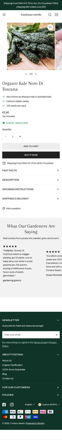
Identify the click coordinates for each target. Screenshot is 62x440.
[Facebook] (4, 404)
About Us (7, 360)
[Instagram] (12, 404)
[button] (56, 14)
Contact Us (7, 378)
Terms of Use (40, 342)
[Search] (49, 14)
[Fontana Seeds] (31, 15)
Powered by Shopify (35, 423)
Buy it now (31, 155)
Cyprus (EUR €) (49, 404)
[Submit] (56, 334)
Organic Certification (12, 365)
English (28, 404)
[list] (31, 50)
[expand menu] (4, 14)
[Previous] (26, 74)
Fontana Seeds (17, 423)
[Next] (36, 74)
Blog (4, 374)
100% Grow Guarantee (13, 369)
